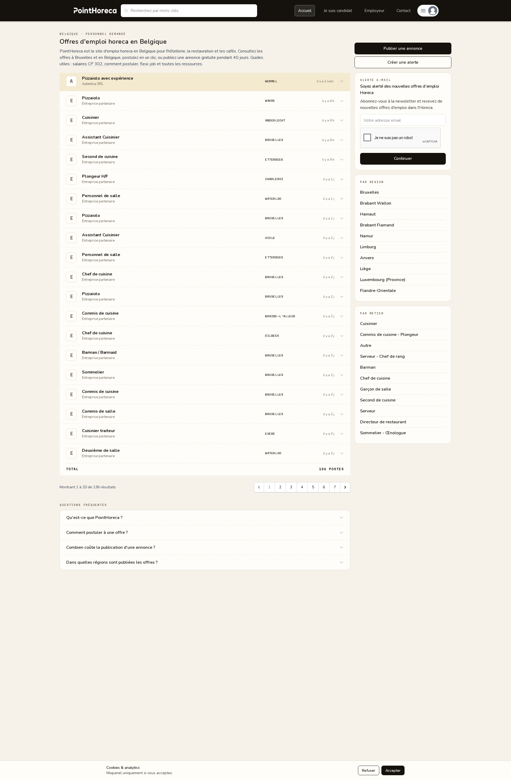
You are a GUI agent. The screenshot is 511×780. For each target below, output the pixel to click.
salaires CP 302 (87, 64)
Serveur (367, 411)
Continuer (403, 158)
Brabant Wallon (375, 203)
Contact (404, 11)
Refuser (368, 770)
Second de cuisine (377, 400)
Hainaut (368, 214)
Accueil (304, 11)
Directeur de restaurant (383, 422)
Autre (365, 345)
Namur (366, 236)
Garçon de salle (375, 389)
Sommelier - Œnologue (383, 433)
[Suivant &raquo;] (345, 487)
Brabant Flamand (377, 225)
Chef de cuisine (375, 378)
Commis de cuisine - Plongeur (389, 335)
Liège (365, 269)
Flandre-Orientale (378, 291)
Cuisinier (368, 324)
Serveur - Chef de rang (382, 356)
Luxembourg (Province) (382, 280)
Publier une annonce (403, 48)
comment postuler (121, 64)
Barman (368, 367)
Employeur (374, 11)
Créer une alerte (403, 62)
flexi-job (148, 64)
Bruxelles (369, 192)
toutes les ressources (182, 64)
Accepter (393, 770)
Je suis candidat (338, 11)
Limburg (368, 247)
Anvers (367, 258)
